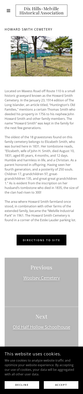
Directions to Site (41, 240)
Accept (61, 385)
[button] (10, 10)
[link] (41, 11)
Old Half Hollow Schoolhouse (41, 327)
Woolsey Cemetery (41, 278)
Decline (22, 385)
